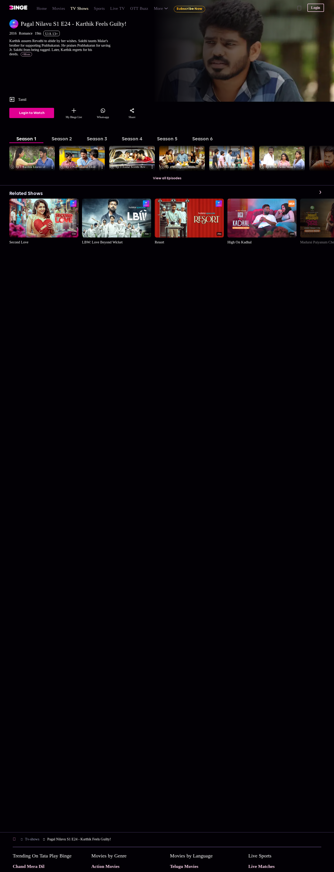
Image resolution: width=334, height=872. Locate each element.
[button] (34, 159)
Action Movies (105, 866)
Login (315, 8)
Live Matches (261, 866)
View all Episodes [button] (167, 178)
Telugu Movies (184, 866)
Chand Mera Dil (29, 866)
